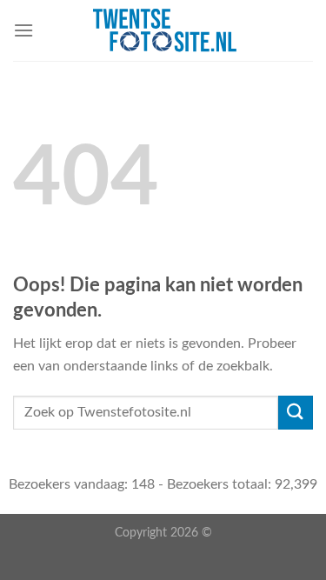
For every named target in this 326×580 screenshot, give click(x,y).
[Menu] (23, 30)
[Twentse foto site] (164, 30)
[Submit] (295, 413)
